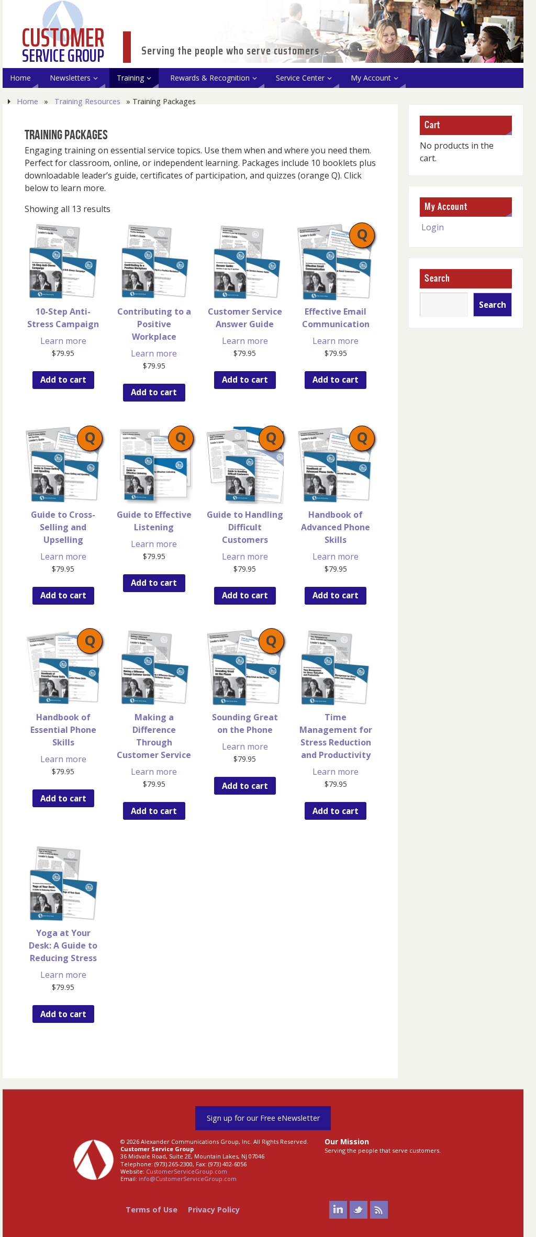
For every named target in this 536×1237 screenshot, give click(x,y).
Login (432, 227)
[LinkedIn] (338, 1210)
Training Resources (87, 101)
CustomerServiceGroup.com (186, 1171)
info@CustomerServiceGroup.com (188, 1179)
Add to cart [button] (63, 379)
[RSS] (379, 1210)
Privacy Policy (214, 1209)
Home (27, 101)
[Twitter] (358, 1210)
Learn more (63, 341)
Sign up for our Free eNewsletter (263, 1118)
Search (437, 278)
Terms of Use (151, 1209)
